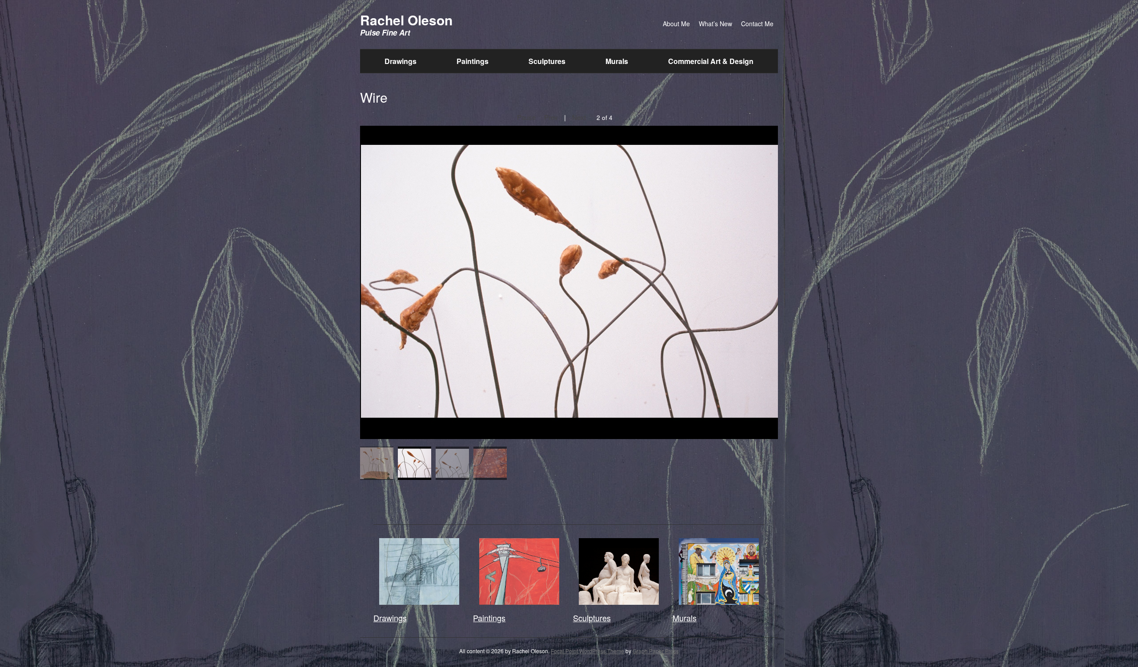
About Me (676, 23)
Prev (551, 117)
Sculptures (547, 61)
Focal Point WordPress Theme (587, 651)
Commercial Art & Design (710, 61)
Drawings (401, 61)
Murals (616, 61)
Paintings (473, 61)
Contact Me (757, 23)
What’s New (715, 23)
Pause (526, 117)
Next (579, 117)
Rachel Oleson (406, 19)
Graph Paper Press (656, 651)
